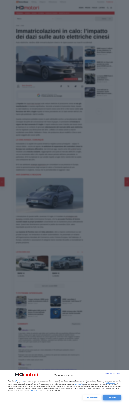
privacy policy (34, 390)
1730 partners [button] (19, 381)
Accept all (112, 397)
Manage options (92, 397)
